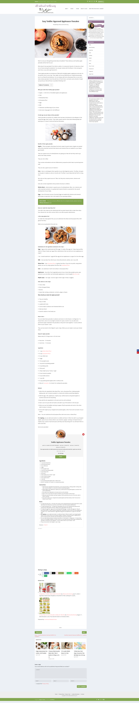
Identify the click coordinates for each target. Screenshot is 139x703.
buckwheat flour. (66, 265)
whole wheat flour (46, 351)
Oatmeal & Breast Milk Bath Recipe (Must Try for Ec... (48, 1)
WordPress (52, 699)
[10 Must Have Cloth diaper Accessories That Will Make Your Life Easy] (80, 645)
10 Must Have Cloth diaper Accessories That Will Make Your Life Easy (79, 653)
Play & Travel (91, 66)
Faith (90, 52)
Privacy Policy (45, 683)
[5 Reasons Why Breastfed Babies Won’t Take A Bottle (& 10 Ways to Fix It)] (54, 645)
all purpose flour (51, 263)
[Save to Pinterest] (138, 353)
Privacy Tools (67, 694)
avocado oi (46, 383)
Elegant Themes (42, 699)
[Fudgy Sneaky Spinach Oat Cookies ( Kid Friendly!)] (41, 645)
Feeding (90, 55)
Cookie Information (75, 694)
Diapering (91, 50)
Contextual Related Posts (50, 619)
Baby (66, 8)
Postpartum (91, 68)
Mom (72, 8)
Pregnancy (91, 71)
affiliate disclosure (44, 202)
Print (60, 457)
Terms (56, 694)
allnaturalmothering (63, 24)
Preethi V (46, 525)
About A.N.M (84, 8)
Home (77, 8)
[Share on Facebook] (138, 350)
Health (90, 58)
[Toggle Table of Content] (51, 85)
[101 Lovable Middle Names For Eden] (67, 645)
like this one (76, 274)
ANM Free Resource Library (96, 8)
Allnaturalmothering (68, 594)
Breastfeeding (91, 47)
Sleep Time (91, 74)
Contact (82, 694)
